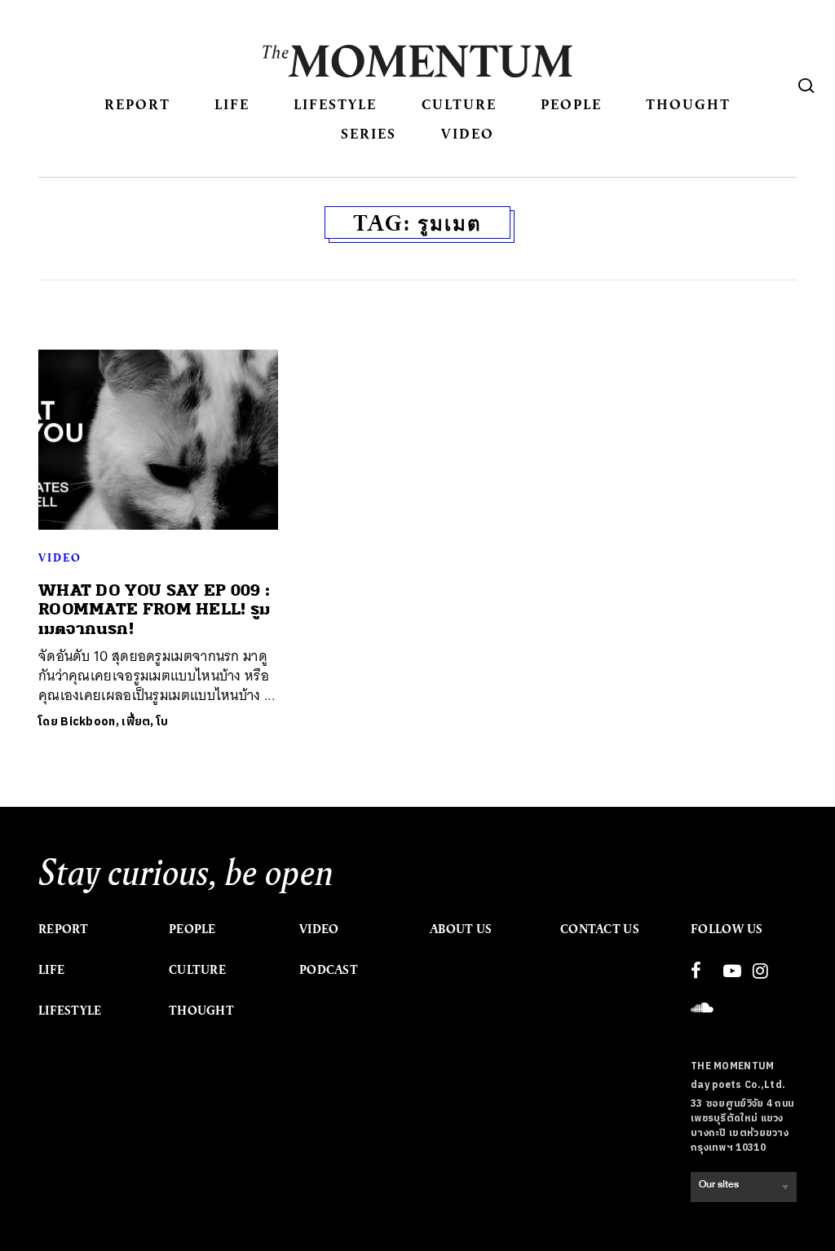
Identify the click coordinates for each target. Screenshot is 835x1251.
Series (368, 133)
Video (467, 133)
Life (232, 104)
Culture (459, 104)
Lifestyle (335, 104)
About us (461, 929)
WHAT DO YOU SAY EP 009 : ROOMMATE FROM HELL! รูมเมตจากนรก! (154, 609)
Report (137, 104)
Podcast (328, 970)
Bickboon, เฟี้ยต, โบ (114, 721)
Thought (688, 104)
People (571, 104)
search (806, 85)
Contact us (599, 929)
